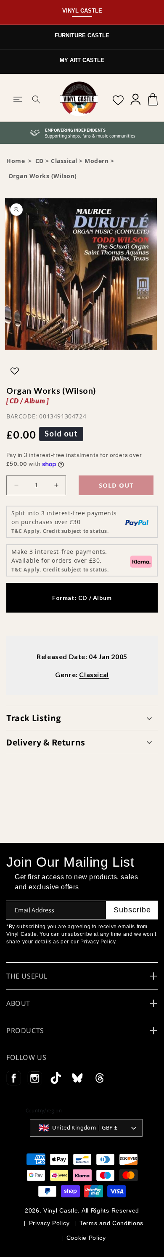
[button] (17, 99)
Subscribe (132, 910)
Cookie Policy (86, 1237)
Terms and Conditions (111, 1223)
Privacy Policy (49, 1223)
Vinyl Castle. (61, 1210)
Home (15, 161)
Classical (64, 161)
